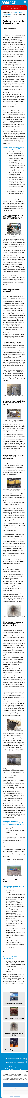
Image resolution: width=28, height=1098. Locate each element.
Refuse (15, 1089)
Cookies (11, 1096)
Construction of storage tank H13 (14, 1018)
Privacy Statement (17, 1096)
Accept (15, 1085)
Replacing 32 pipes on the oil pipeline (14, 1034)
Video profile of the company (14, 1004)
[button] (27, 1071)
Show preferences (15, 1093)
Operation (15, 12)
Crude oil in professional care (14, 1050)
